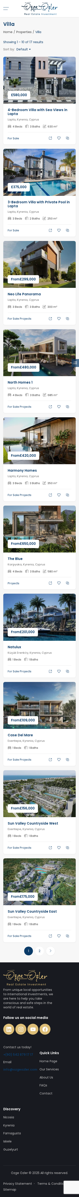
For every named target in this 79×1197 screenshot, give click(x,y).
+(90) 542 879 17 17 (18, 1054)
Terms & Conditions (52, 1183)
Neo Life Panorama (24, 294)
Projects (25, 319)
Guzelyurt (10, 1149)
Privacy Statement (17, 1183)
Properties (24, 32)
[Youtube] (32, 1029)
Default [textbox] (22, 49)
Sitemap (9, 1189)
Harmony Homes (22, 470)
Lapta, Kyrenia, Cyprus (23, 119)
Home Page (48, 1061)
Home (8, 32)
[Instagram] (20, 1029)
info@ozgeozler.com (20, 1069)
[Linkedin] (8, 1029)
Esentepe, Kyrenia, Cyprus (26, 741)
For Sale (13, 138)
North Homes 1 (20, 382)
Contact (46, 1093)
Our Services (49, 1069)
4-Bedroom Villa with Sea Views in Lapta (37, 112)
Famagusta (12, 1133)
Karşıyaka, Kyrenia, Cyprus (26, 564)
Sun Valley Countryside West (33, 823)
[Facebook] (45, 1029)
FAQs (43, 1085)
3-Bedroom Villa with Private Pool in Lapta (39, 204)
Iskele (7, 1141)
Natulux (14, 647)
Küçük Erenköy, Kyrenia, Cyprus (30, 653)
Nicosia (8, 1117)
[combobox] (23, 49)
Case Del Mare (20, 735)
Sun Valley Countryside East (32, 911)
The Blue (15, 558)
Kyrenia (8, 1125)
